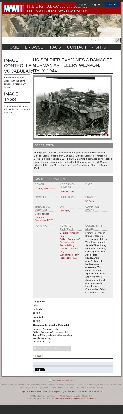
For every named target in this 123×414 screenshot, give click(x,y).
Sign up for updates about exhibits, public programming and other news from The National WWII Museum (63, 391)
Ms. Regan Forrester (45, 188)
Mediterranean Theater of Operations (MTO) (44, 216)
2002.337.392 (67, 191)
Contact (77, 47)
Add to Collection (51, 348)
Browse (34, 47)
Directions (93, 398)
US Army (89, 201)
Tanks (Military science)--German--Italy (70, 248)
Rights (98, 47)
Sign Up (96, 4)
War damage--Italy (69, 254)
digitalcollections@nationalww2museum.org (71, 398)
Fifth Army (65, 210)
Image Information (50, 179)
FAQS (55, 47)
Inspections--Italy (68, 258)
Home (12, 47)
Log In (82, 4)
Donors (112, 4)
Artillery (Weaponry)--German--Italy (71, 241)
